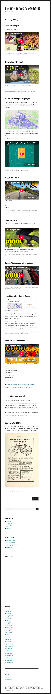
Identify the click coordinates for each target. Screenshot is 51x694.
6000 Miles (13, 53)
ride (30, 53)
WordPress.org (9, 679)
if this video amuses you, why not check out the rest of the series (21, 384)
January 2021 (9, 643)
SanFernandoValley (15, 389)
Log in (7, 674)
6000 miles (22, 89)
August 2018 (9, 657)
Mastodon (8, 528)
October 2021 (9, 629)
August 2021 (9, 632)
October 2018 (9, 653)
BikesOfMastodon (25, 53)
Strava (7, 526)
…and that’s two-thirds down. (17, 295)
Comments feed (9, 678)
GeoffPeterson (8, 389)
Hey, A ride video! (12, 177)
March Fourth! (11, 220)
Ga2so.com (8, 521)
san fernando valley (19, 91)
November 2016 (9, 659)
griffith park (15, 211)
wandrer (13, 54)
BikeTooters (7, 91)
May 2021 (8, 636)
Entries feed (8, 676)
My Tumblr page (9, 523)
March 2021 (8, 639)
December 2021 (9, 627)
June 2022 (8, 618)
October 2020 (9, 648)
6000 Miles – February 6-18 (16, 340)
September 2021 (9, 631)
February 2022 (9, 625)
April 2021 (8, 638)
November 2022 (9, 615)
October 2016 (9, 660)
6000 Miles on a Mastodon (16, 396)
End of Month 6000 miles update (19, 263)
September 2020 (9, 650)
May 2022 (8, 620)
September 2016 (9, 662)
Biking (16, 210)
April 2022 (8, 622)
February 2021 (9, 641)
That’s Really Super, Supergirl (17, 98)
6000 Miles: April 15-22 (14, 25)
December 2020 (9, 645)
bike (21, 53)
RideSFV (17, 53)
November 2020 (9, 646)
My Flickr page (9, 525)
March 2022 (9, 624)
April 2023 (8, 610)
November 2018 (9, 652)
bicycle (24, 387)
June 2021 (8, 634)
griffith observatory (9, 211)
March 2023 (9, 611)
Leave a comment (20, 54)
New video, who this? (14, 61)
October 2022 (9, 617)
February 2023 (9, 613)
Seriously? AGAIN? (13, 422)
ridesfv (33, 53)
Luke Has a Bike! (22, 8)
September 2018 (9, 655)
